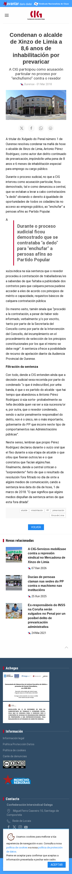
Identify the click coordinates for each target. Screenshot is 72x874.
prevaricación (58, 510)
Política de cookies (14, 750)
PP (47, 510)
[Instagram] (20, 827)
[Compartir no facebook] (31, 128)
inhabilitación (37, 510)
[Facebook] (9, 827)
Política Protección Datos (18, 744)
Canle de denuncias (15, 756)
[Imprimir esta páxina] (50, 128)
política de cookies (17, 847)
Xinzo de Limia (57, 515)
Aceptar (57, 864)
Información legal (13, 738)
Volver (36, 527)
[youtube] (26, 827)
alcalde (24, 510)
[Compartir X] (21, 128)
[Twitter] (14, 827)
